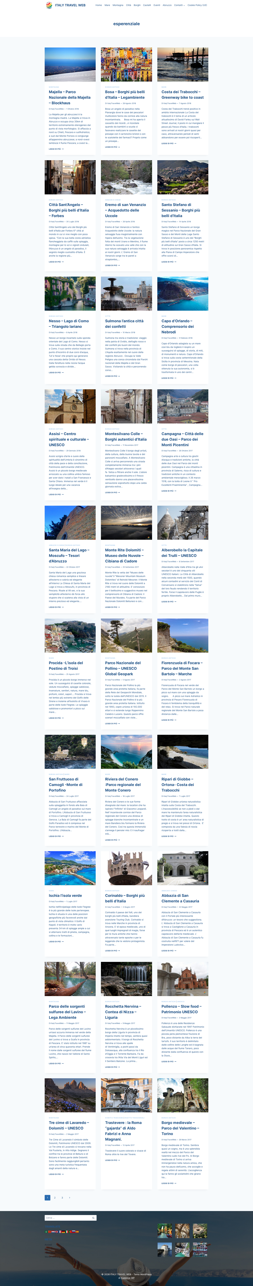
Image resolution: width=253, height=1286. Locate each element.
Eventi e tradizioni (114, 1118)
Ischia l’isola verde (65, 895)
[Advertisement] (126, 1233)
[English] (56, 1231)
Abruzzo (167, 5)
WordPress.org (52, 1257)
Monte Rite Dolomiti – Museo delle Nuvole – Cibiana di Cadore (124, 555)
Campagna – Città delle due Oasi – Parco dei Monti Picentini (182, 439)
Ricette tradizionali (134, 1118)
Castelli (147, 5)
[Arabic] (46, 1231)
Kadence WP (128, 1278)
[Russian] (74, 1231)
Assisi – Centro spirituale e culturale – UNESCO (69, 439)
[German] (63, 1231)
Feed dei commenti (55, 1252)
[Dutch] (53, 1231)
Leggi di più (56, 149)
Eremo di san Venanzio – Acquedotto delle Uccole (125, 210)
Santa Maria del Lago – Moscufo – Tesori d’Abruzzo (69, 555)
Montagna (118, 5)
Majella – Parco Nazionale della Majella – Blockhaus (70, 97)
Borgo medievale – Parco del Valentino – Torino (180, 1128)
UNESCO (180, 1002)
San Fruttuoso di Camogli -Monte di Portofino (65, 784)
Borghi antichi (112, 87)
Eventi (157, 5)
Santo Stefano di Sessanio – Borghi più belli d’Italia (181, 210)
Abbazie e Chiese (113, 200)
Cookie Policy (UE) (197, 5)
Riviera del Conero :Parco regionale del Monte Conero (123, 784)
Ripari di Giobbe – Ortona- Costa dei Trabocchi (178, 784)
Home (99, 5)
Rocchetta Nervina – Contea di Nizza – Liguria (123, 1012)
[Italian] (67, 1231)
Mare (107, 5)
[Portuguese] (70, 1231)
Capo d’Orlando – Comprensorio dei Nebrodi (178, 326)
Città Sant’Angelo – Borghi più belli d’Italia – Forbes (69, 210)
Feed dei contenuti (54, 1248)
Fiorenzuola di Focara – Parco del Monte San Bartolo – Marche (182, 668)
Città (128, 5)
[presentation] (70, 65)
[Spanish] (77, 1231)
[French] (60, 1231)
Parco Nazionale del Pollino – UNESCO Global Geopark (123, 668)
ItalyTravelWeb (57, 109)
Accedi (48, 1244)
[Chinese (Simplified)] (50, 1231)
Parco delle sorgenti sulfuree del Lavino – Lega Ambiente (67, 1012)
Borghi (137, 5)
